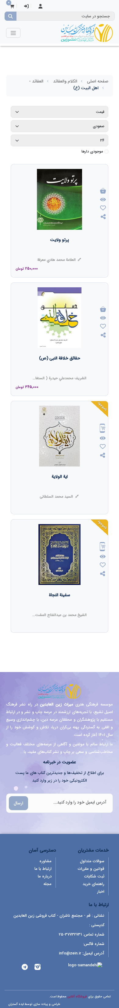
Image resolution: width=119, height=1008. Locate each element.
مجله (47, 884)
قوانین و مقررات (91, 869)
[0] (12, 7)
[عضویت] (40, 7)
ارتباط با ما (43, 869)
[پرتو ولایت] (59, 252)
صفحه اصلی (97, 81)
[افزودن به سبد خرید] (103, 191)
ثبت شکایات (94, 876)
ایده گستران (16, 1004)
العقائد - (36, 81)
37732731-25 (70, 934)
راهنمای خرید (93, 884)
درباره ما (45, 876)
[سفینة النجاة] (59, 607)
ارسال (18, 803)
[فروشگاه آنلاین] (87, 33)
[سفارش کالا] (102, 429)
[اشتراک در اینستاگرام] (37, 968)
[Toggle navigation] (13, 32)
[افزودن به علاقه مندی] (103, 208)
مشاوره (45, 861)
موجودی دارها (92, 151)
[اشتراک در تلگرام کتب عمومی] (24, 968)
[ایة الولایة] (60, 488)
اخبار (100, 891)
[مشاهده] (103, 200)
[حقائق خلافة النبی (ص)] (59, 370)
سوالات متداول (92, 861)
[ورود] (26, 7)
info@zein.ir (70, 953)
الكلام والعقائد (65, 81)
